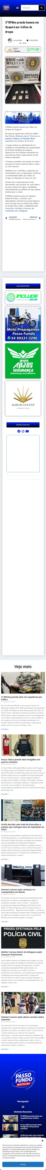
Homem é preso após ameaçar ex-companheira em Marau (18, 890)
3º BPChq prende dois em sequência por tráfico (31, 1117)
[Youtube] (27, 431)
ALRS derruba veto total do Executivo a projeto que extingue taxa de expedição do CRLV (22, 827)
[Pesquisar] (42, 7)
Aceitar (23, 1164)
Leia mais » (5, 729)
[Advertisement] (23, 245)
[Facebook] (18, 431)
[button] (42, 1140)
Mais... (22, 1121)
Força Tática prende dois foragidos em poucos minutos (31, 1127)
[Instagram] (23, 431)
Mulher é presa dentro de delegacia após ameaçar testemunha (21, 953)
